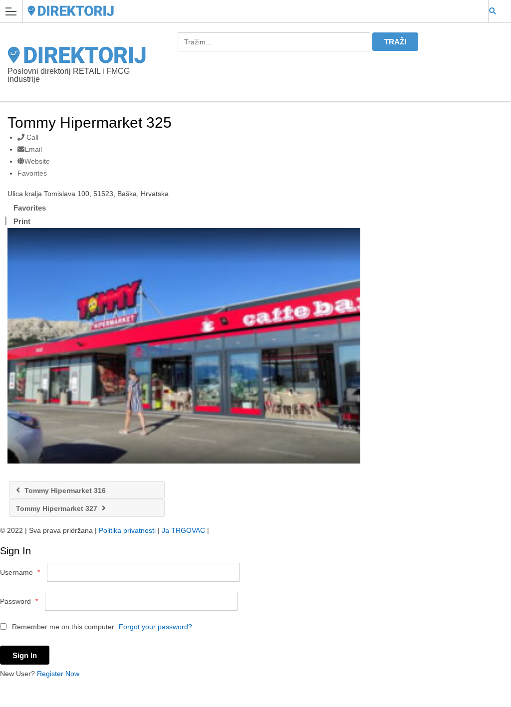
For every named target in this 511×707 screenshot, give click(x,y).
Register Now (58, 674)
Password (19, 601)
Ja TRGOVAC (183, 530)
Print (21, 221)
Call (31, 137)
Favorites (32, 173)
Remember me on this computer (62, 627)
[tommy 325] (183, 346)
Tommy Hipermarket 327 (57, 508)
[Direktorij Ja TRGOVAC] (246, 10)
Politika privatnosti (127, 530)
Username (20, 572)
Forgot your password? (155, 627)
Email (33, 149)
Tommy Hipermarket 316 (64, 490)
